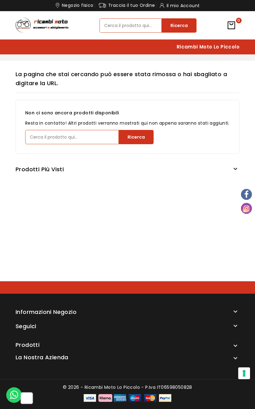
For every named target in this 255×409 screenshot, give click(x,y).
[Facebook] (246, 194)
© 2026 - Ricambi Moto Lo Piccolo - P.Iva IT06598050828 (127, 387)
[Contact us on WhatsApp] (14, 395)
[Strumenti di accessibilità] (27, 398)
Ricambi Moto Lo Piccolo (208, 47)
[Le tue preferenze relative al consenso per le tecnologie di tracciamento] (244, 373)
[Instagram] (246, 208)
